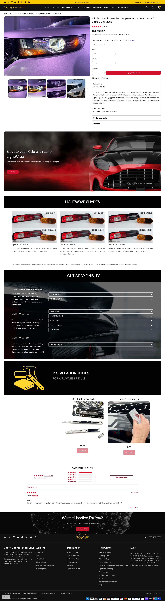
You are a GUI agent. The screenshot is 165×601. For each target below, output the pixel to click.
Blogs (101, 578)
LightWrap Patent (73, 569)
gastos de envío (100, 34)
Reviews (70, 565)
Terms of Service (105, 562)
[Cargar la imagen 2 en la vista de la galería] (37, 88)
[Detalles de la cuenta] (153, 7)
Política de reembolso (12, 593)
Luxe (133, 547)
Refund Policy (40, 559)
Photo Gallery (72, 562)
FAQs (37, 556)
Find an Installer (73, 556)
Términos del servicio (49, 593)
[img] (31, 493)
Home (6, 14)
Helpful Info (105, 547)
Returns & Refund (105, 552)
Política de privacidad (30, 593)
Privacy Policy (104, 559)
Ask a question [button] (121, 477)
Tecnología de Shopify (35, 599)
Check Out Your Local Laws (19, 547)
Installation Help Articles (108, 582)
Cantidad (95, 69)
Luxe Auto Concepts (18, 599)
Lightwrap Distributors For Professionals (113, 565)
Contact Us (40, 552)
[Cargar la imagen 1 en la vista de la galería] (17, 88)
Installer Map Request (107, 575)
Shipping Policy (41, 562)
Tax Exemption (41, 569)
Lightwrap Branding (106, 569)
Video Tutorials (72, 552)
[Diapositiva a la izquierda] (6, 88)
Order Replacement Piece (45, 565)
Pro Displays (103, 572)
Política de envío (66, 593)
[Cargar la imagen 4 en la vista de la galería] (76, 88)
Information (73, 547)
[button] (47, 8)
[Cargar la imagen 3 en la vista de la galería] (56, 88)
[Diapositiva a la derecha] (88, 88)
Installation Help (73, 559)
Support (40, 547)
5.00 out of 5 (48, 476)
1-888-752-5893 (154, 537)
